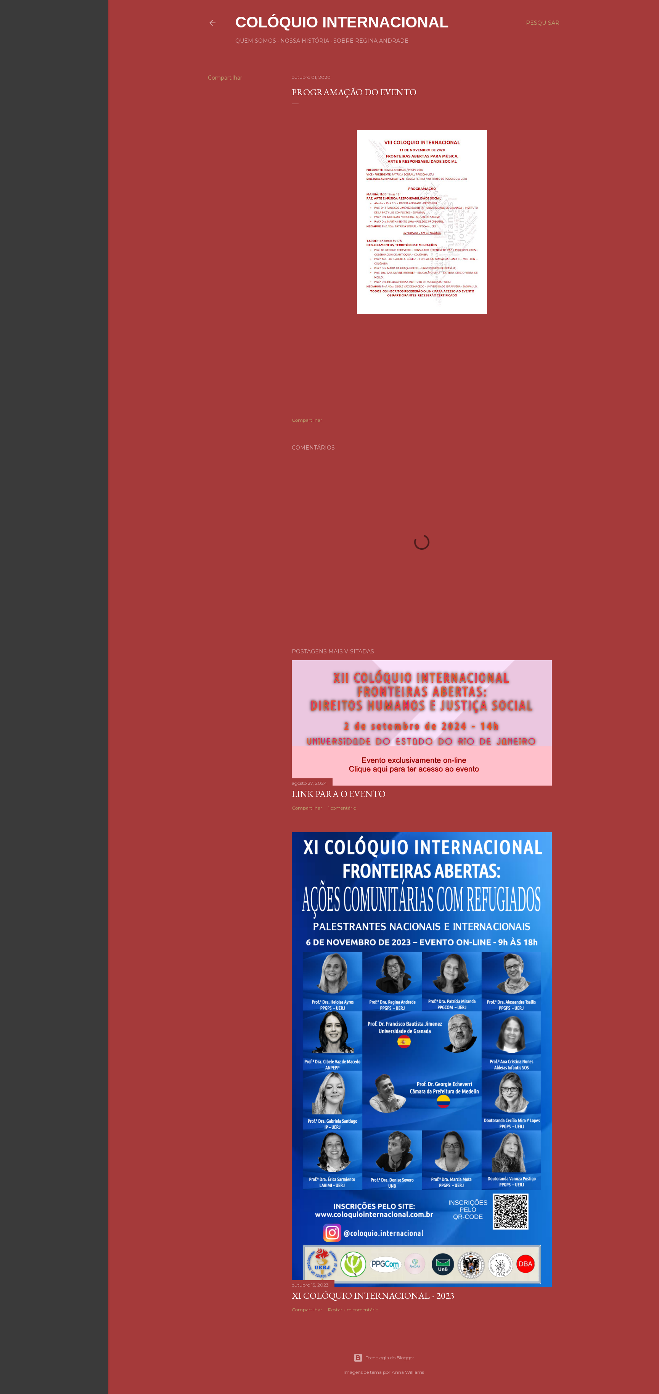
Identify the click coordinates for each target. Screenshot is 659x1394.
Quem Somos (255, 40)
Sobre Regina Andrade (370, 40)
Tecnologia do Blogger (390, 1357)
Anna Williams (408, 1372)
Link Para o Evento (339, 794)
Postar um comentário (353, 1309)
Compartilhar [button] (225, 77)
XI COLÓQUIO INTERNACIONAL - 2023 (373, 1295)
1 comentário (342, 808)
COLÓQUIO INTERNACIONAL (341, 22)
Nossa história (304, 40)
